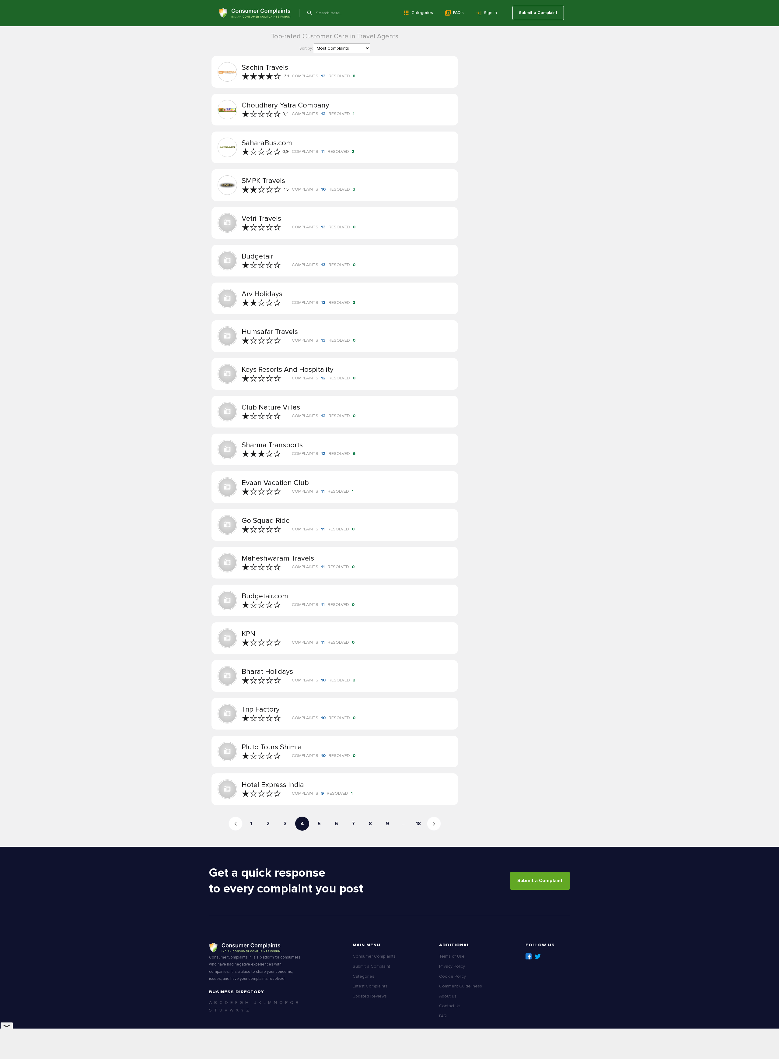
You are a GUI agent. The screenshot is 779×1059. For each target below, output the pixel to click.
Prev (236, 824)
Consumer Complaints (374, 956)
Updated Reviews (370, 996)
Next (434, 824)
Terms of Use (452, 956)
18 (418, 824)
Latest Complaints (370, 986)
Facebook (529, 956)
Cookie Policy (452, 976)
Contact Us (449, 1005)
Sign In (490, 12)
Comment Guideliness (460, 986)
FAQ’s (458, 12)
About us (447, 996)
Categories (422, 12)
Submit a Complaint (538, 12)
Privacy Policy (452, 966)
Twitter (538, 956)
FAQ (443, 1016)
